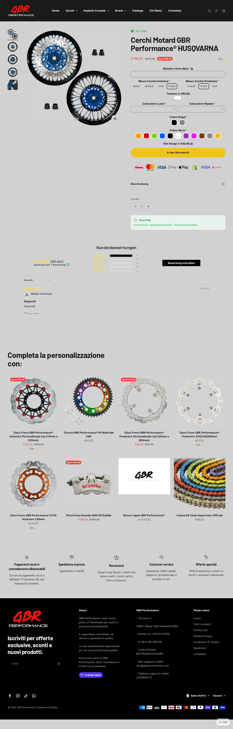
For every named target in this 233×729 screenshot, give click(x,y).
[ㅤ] (178, 98)
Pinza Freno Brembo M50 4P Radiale (88, 515)
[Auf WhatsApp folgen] (34, 696)
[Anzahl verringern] (135, 206)
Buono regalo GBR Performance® (144, 515)
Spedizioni (200, 648)
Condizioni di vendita (206, 642)
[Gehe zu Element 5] (13, 85)
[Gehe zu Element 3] (13, 59)
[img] (31, 289)
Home (55, 10)
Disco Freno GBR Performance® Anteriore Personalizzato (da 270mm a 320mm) (33, 436)
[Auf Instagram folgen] (18, 696)
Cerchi (70, 10)
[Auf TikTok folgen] (26, 696)
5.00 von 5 (56, 261)
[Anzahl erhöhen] (148, 206)
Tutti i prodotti (202, 624)
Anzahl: (135, 199)
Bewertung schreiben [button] (181, 263)
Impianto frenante (95, 10)
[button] (99, 256)
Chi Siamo (156, 10)
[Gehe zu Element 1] (13, 34)
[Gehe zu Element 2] (13, 47)
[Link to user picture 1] (31, 318)
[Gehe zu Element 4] (13, 72)
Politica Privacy (203, 636)
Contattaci (174, 10)
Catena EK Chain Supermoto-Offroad (200, 515)
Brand (119, 10)
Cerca (197, 618)
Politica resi (200, 630)
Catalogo (137, 10)
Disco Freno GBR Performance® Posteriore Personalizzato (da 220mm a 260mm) (144, 436)
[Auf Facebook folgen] (10, 696)
